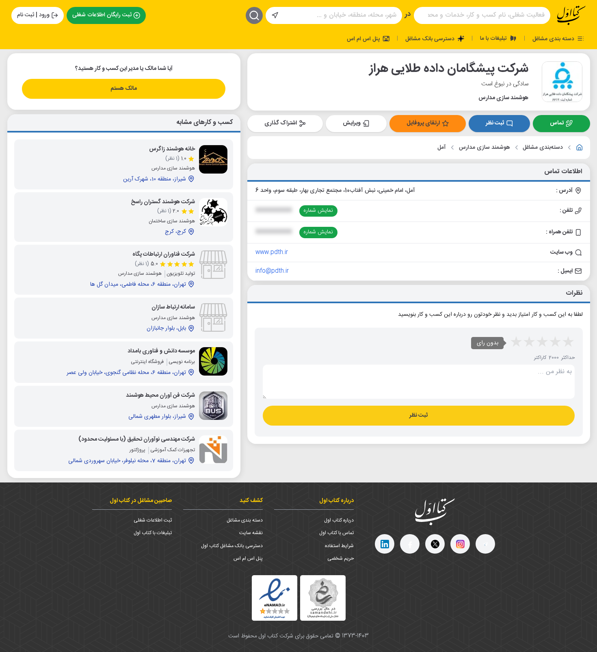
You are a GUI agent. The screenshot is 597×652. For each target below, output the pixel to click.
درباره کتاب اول (339, 520)
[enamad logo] (274, 598)
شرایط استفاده (339, 546)
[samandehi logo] (323, 598)
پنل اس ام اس (364, 38)
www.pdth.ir (271, 252)
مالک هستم (123, 88)
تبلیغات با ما (494, 38)
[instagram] (460, 544)
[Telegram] (485, 544)
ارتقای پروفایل (423, 123)
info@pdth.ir (272, 271)
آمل (441, 147)
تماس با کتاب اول (336, 533)
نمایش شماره (318, 210)
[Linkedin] (384, 544)
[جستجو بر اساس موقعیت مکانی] (275, 15)
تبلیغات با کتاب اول (153, 533)
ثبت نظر (495, 123)
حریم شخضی (340, 558)
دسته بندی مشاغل (554, 38)
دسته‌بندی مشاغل (543, 147)
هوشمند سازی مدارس (484, 147)
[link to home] (579, 147)
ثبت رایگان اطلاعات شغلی (102, 15)
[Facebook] (410, 544)
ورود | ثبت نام (33, 15)
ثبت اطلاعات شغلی (153, 520)
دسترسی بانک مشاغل (430, 38)
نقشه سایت (251, 533)
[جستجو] (254, 15)
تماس (557, 123)
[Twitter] (435, 544)
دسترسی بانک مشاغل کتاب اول (232, 546)
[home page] (571, 15)
